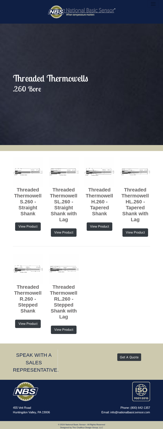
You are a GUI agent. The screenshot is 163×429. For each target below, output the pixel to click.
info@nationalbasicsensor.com (130, 412)
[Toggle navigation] (153, 4)
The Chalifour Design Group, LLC (87, 427)
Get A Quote (129, 357)
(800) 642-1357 (140, 407)
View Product (27, 226)
